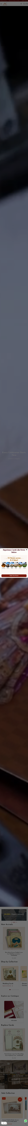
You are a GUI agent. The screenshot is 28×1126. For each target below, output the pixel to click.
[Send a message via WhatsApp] (25, 1121)
